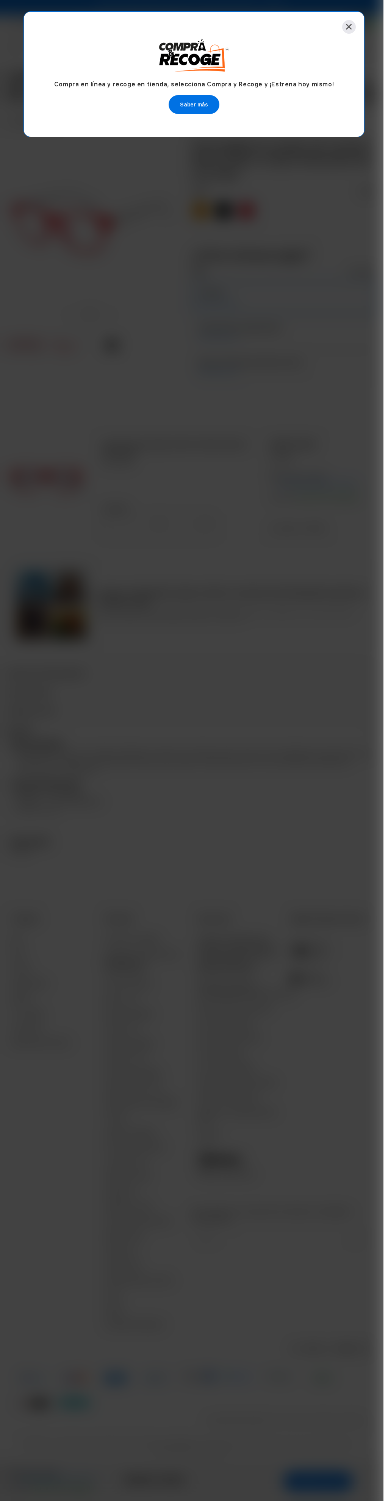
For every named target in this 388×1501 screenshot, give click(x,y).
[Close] (347, 27)
